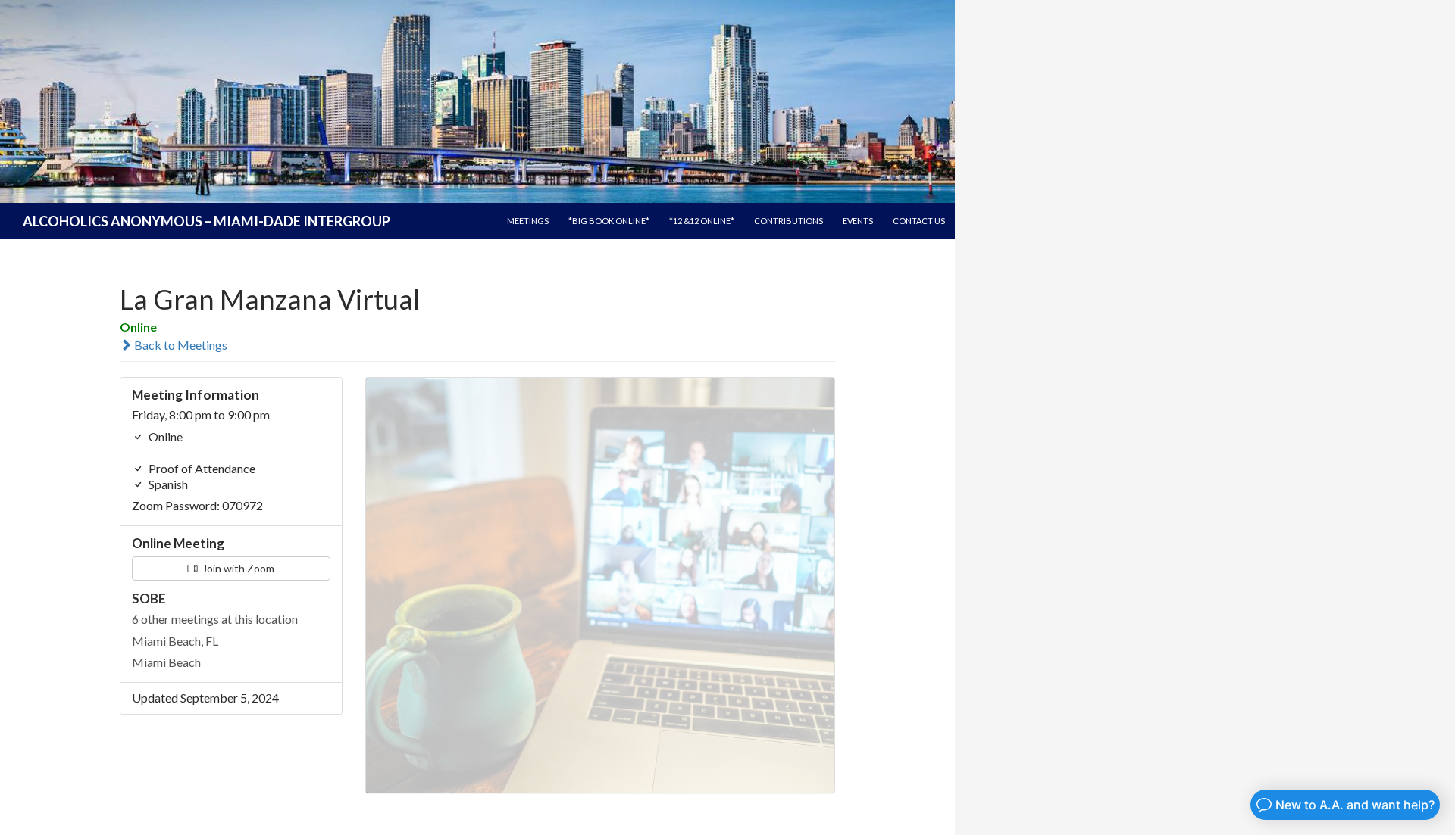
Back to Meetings (179, 345)
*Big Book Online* (608, 221)
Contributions (788, 221)
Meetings (528, 221)
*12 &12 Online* (701, 221)
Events (858, 221)
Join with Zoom (237, 568)
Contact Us (919, 221)
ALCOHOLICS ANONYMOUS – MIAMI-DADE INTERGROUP (206, 221)
